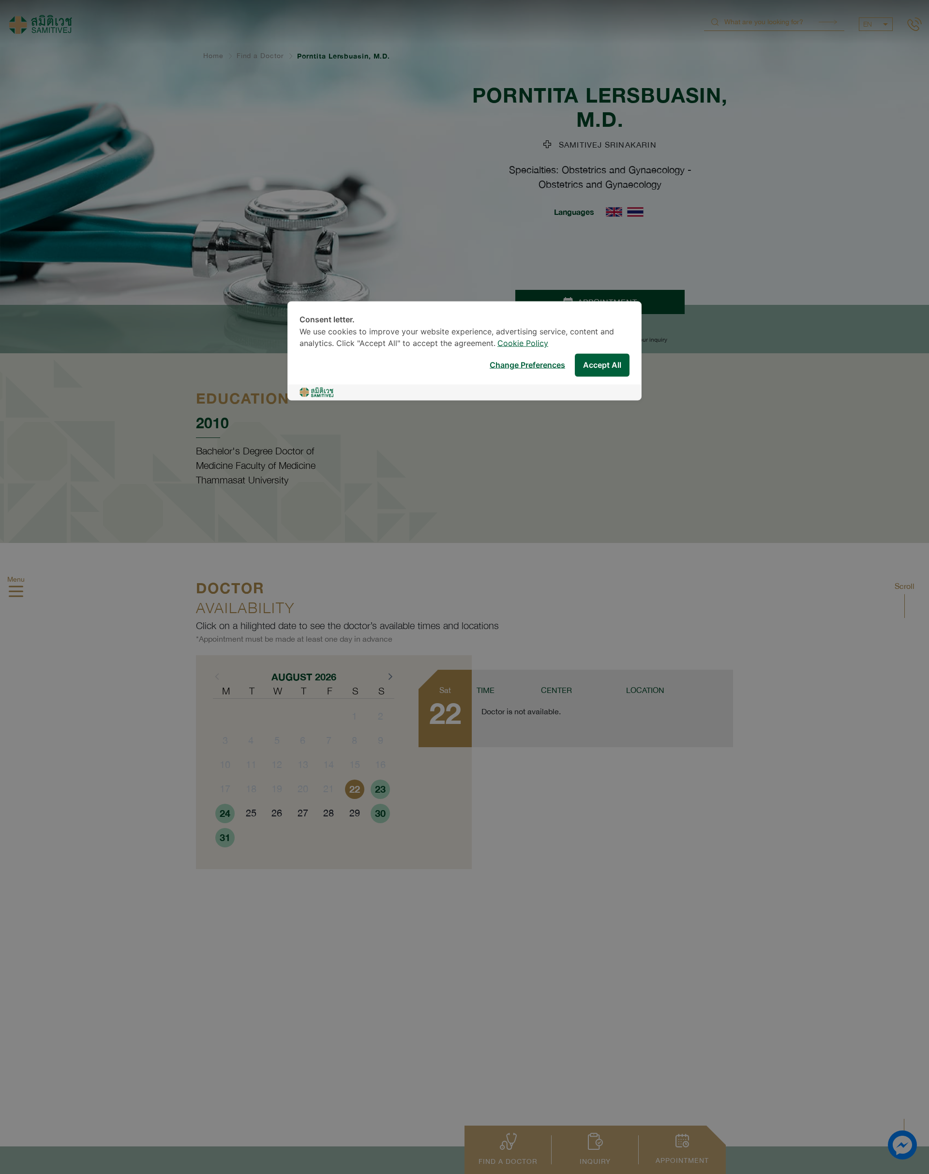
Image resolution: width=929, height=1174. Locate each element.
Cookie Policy (522, 344)
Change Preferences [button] (527, 365)
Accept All (602, 365)
